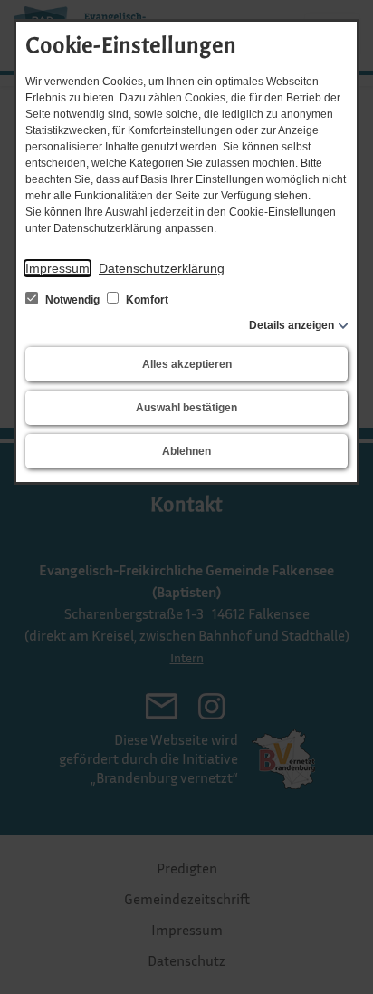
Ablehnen (186, 451)
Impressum (57, 268)
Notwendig (72, 300)
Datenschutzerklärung (162, 268)
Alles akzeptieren (187, 364)
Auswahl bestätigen (186, 407)
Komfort (145, 300)
